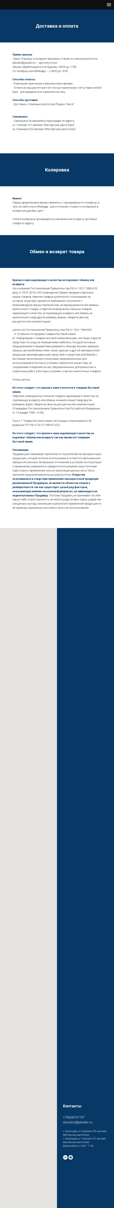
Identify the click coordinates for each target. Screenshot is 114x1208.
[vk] (65, 1157)
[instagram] (70, 1157)
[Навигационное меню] (109, 4)
